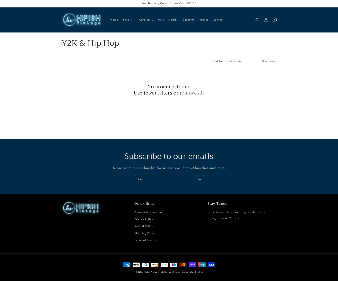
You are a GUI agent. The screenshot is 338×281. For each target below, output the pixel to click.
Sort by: (218, 61)
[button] (146, 20)
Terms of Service (145, 240)
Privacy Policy (143, 219)
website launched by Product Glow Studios (181, 272)
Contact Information (148, 212)
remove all (192, 93)
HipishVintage (151, 272)
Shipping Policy (144, 233)
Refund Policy (143, 226)
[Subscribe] (199, 179)
